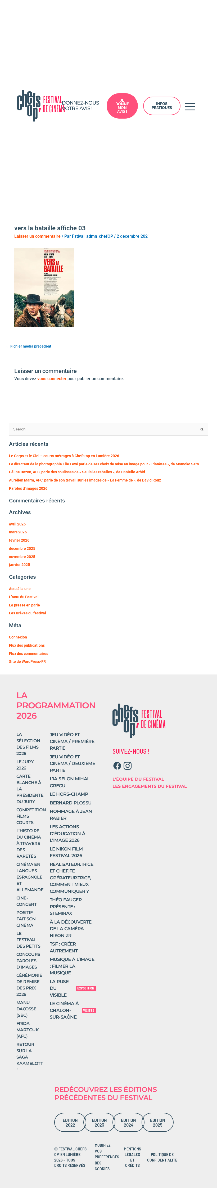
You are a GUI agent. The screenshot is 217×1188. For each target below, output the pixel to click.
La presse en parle (24, 605)
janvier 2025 (19, 564)
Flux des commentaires (28, 653)
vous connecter (51, 378)
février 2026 (19, 540)
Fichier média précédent (28, 346)
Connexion (18, 637)
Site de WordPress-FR (27, 661)
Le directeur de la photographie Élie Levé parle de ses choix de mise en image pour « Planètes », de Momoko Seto (104, 464)
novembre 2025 (22, 557)
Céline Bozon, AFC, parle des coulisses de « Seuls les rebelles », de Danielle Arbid (77, 472)
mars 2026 (18, 532)
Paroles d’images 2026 (28, 488)
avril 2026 (17, 524)
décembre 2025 (22, 548)
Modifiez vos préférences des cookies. (107, 1156)
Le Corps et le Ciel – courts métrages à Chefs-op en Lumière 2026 (64, 456)
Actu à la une (20, 589)
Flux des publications (27, 645)
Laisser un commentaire (37, 236)
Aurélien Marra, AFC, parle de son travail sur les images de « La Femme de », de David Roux (85, 480)
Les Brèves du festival (27, 613)
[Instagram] (127, 766)
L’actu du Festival (24, 597)
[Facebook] (117, 766)
